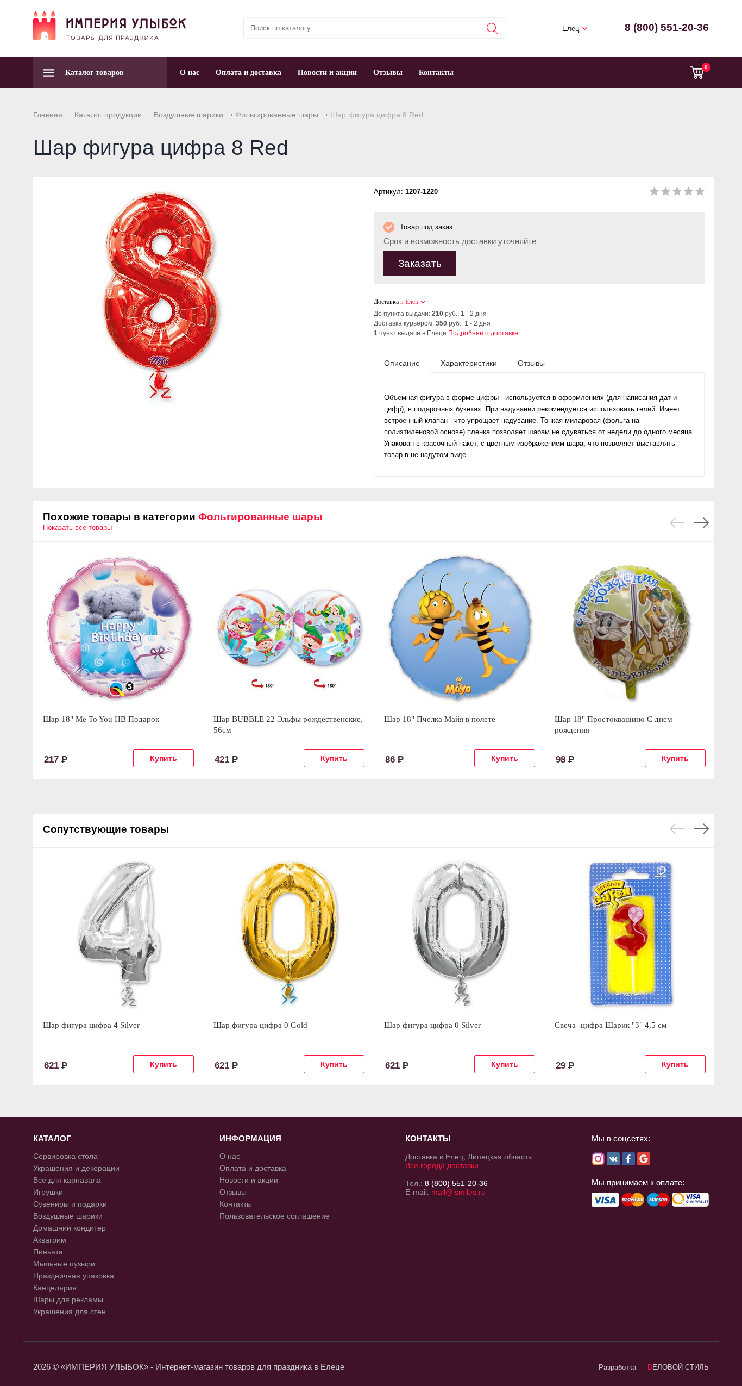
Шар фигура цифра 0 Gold (260, 1025)
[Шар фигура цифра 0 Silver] (459, 934)
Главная (47, 114)
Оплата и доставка (248, 72)
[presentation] (402, 362)
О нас (189, 72)
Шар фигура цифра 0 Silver (432, 1025)
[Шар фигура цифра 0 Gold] (288, 934)
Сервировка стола (65, 1156)
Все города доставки (442, 1165)
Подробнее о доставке (483, 333)
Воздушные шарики (188, 114)
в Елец (409, 301)
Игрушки (48, 1192)
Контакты (436, 72)
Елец (570, 28)
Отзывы (388, 72)
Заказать (420, 263)
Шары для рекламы (68, 1299)
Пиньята (48, 1251)
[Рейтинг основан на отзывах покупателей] (677, 193)
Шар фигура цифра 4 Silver (91, 1025)
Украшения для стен (69, 1311)
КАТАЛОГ (52, 1138)
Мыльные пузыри (64, 1263)
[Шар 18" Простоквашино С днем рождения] (630, 628)
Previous (677, 522)
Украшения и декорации (76, 1168)
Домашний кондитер (69, 1227)
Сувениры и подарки (70, 1204)
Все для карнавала (67, 1180)
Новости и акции (327, 72)
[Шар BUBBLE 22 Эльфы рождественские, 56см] (288, 628)
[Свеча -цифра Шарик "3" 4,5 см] (630, 934)
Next (701, 522)
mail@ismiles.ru (458, 1192)
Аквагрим (49, 1239)
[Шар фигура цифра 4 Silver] (118, 934)
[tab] (402, 362)
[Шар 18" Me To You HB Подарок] (118, 628)
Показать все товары (77, 527)
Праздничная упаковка (73, 1275)
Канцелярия (55, 1287)
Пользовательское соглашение (274, 1216)
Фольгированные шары (276, 114)
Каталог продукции (108, 114)
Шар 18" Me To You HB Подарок (101, 719)
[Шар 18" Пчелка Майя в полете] (459, 628)
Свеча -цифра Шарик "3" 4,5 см (611, 1025)
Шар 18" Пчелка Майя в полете (439, 719)
